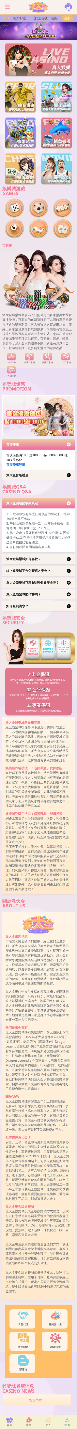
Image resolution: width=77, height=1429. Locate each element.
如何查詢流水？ (17, 606)
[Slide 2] (18, 34)
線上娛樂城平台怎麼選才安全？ (28, 570)
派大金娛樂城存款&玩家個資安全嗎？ (32, 582)
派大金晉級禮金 (17, 475)
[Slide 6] (36, 34)
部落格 (23, 1369)
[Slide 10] (54, 34)
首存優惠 (12, 444)
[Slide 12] (63, 34)
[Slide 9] (50, 34)
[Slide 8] (45, 34)
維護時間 (55, 1347)
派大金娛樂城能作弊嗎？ (23, 594)
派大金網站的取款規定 (22, 503)
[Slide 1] (14, 34)
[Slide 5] (32, 34)
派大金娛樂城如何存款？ (23, 559)
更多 (67, 18)
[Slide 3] (22, 34)
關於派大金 (55, 1324)
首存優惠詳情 (15, 464)
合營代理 (23, 1324)
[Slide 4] (27, 34)
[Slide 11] (58, 34)
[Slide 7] (40, 34)
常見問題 (23, 1347)
